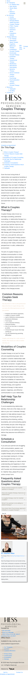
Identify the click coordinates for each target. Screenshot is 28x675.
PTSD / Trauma (14, 26)
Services (6, 649)
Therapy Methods (12, 37)
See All (4, 513)
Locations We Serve (9, 650)
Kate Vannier (13, 6)
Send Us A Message (8, 632)
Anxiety (12, 17)
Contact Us (10, 92)
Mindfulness (13, 63)
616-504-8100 (20, 47)
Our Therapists (11, 2)
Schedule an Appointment (8, 145)
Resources (9, 87)
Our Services (10, 15)
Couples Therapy (14, 24)
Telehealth (7, 168)
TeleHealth (13, 89)
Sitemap (6, 659)
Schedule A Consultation (11, 163)
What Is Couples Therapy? (11, 152)
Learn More (5, 538)
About (8, 1)
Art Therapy (13, 38)
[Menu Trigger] (24, 3)
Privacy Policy (8, 653)
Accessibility (7, 657)
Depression (13, 19)
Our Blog (12, 90)
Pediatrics (12, 28)
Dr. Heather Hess (14, 4)
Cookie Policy (8, 655)
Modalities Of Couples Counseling (13, 157)
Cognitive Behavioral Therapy (13, 45)
